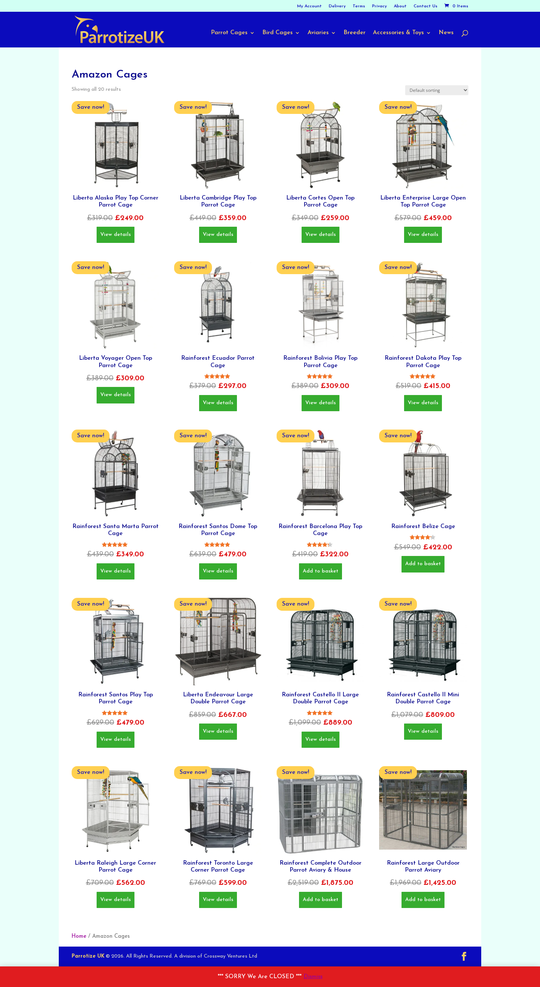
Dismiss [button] (313, 977)
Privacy (379, 6)
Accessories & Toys (398, 33)
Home (79, 936)
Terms (359, 6)
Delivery (337, 6)
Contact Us (426, 6)
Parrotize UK (88, 956)
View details (115, 234)
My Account (309, 6)
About (400, 6)
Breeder (354, 33)
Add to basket (320, 571)
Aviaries (318, 33)
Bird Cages (277, 33)
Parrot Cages (229, 33)
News (446, 33)
